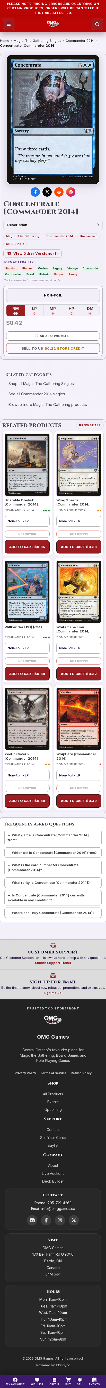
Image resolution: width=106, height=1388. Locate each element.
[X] (74, 1220)
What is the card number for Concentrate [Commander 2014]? (43, 867)
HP (75, 310)
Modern (43, 268)
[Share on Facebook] (35, 192)
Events (53, 1102)
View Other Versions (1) (35, 253)
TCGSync (63, 1365)
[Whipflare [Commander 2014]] (78, 718)
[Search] (97, 24)
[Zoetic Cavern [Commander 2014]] (27, 718)
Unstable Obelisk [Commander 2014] (21, 502)
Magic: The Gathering (23, 236)
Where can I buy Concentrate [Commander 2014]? (53, 913)
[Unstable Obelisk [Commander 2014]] (27, 464)
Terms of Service (53, 1073)
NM (18, 310)
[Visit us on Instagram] (70, 192)
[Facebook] (46, 1220)
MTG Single (15, 244)
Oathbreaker (13, 274)
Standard (11, 268)
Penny (73, 274)
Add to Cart (27, 547)
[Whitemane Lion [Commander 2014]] (78, 591)
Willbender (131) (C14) (23, 627)
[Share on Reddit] (59, 192)
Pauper (59, 274)
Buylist (53, 1145)
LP (37, 310)
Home (4, 40)
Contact (53, 1129)
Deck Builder (53, 1181)
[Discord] (32, 1220)
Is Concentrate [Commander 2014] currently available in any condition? (46, 897)
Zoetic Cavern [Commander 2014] (21, 756)
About (53, 1165)
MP (56, 310)
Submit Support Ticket (53, 963)
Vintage (72, 268)
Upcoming (53, 1109)
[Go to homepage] (53, 24)
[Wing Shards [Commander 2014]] (78, 464)
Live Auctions (53, 1173)
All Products (53, 1094)
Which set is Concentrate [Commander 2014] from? (54, 853)
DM (93, 310)
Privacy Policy (25, 1073)
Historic (44, 274)
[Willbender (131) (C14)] (27, 591)
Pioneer (27, 268)
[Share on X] (47, 192)
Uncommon (88, 236)
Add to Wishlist (55, 336)
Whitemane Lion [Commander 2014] (73, 629)
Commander (91, 268)
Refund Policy (81, 1073)
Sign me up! (53, 993)
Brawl (30, 274)
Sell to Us (53, 348)
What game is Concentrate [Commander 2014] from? (48, 837)
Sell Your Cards (53, 1137)
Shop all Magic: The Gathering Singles (41, 383)
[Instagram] (60, 1220)
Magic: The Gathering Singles (37, 40)
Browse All (90, 425)
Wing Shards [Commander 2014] (73, 502)
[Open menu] (8, 24)
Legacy (58, 268)
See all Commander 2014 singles (36, 394)
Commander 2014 (80, 40)
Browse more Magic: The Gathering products (47, 404)
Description (17, 225)
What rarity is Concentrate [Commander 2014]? (51, 882)
